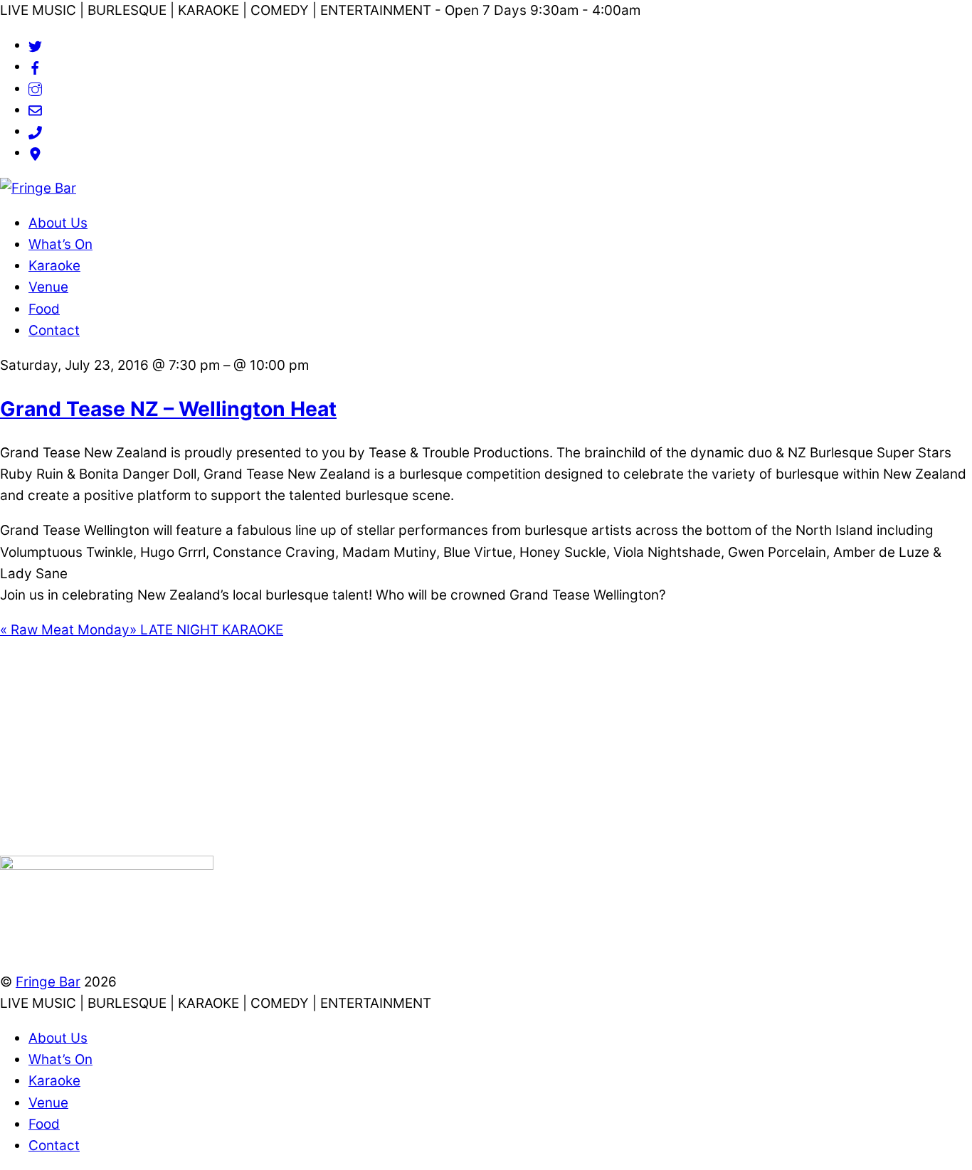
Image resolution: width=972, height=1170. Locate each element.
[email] (35, 110)
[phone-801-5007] (35, 131)
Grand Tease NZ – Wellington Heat (168, 409)
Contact (54, 330)
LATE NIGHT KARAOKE (206, 630)
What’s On (60, 244)
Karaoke (54, 265)
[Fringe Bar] (38, 188)
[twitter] (35, 45)
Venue (48, 287)
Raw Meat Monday (65, 630)
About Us (58, 223)
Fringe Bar (48, 982)
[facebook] (35, 66)
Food (44, 309)
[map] (35, 152)
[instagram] (35, 88)
